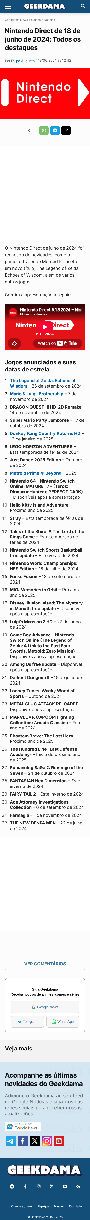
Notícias (49, 20)
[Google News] (78, 1186)
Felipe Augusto (23, 61)
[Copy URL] (66, 130)
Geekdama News (16, 20)
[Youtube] (65, 1186)
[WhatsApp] (44, 130)
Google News (48, 1007)
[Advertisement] (45, 193)
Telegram (30, 1021)
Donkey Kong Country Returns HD (45, 433)
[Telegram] (55, 130)
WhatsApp (65, 1021)
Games (36, 20)
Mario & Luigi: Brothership (36, 393)
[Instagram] (38, 1186)
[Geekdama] (45, 7)
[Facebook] (25, 1186)
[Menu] (8, 6)
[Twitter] (51, 1186)
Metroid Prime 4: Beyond (35, 473)
